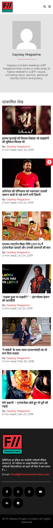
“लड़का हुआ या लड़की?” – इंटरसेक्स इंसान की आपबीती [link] (25, 298)
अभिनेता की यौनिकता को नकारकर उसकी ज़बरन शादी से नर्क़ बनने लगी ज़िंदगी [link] (24, 193)
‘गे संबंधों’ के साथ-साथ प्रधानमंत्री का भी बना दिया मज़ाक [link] (24, 351)
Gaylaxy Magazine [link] (18, 146)
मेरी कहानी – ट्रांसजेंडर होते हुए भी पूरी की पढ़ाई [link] (25, 404)
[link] (49, 162)
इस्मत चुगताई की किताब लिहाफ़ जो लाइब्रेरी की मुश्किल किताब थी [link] (25, 140)
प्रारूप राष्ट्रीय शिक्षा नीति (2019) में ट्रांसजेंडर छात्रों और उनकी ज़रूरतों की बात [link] (26, 245)
